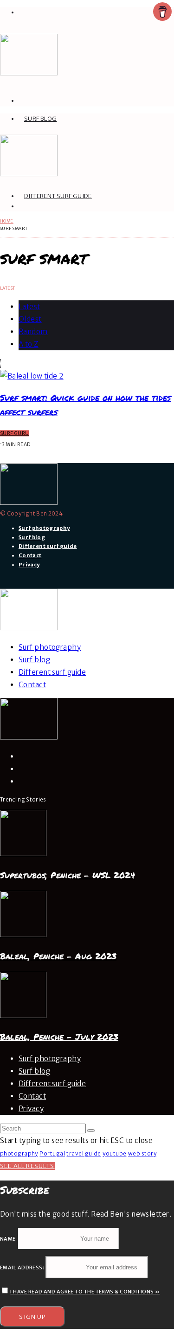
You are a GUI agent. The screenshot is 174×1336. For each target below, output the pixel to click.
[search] (91, 1130)
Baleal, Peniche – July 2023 (59, 1037)
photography (19, 1153)
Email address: (22, 1267)
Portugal (52, 1153)
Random (33, 331)
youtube (114, 1153)
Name (8, 1239)
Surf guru (14, 433)
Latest (29, 306)
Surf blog (32, 537)
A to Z (29, 344)
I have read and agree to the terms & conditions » (85, 1291)
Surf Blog (40, 119)
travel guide (83, 1153)
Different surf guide (58, 196)
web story (142, 1153)
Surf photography (44, 528)
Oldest (30, 319)
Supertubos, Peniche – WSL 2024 (67, 875)
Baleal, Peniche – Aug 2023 (58, 956)
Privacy (29, 564)
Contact (30, 555)
